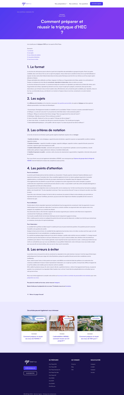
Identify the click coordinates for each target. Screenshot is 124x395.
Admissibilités (30, 12)
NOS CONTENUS (21, 12)
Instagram (57, 282)
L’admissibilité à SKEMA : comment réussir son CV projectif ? (61, 339)
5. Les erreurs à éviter (32, 59)
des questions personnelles (64, 103)
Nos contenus (73, 4)
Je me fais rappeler (96, 3)
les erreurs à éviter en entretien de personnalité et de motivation (74, 275)
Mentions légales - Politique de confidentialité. (45, 394)
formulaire (68, 286)
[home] (26, 3)
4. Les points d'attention (33, 57)
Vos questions (83, 4)
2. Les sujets (30, 53)
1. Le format (30, 50)
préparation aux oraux (33, 277)
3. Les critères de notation (34, 55)
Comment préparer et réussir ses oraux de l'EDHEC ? (33, 338)
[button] (61, 4)
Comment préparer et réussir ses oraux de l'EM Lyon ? (89, 338)
